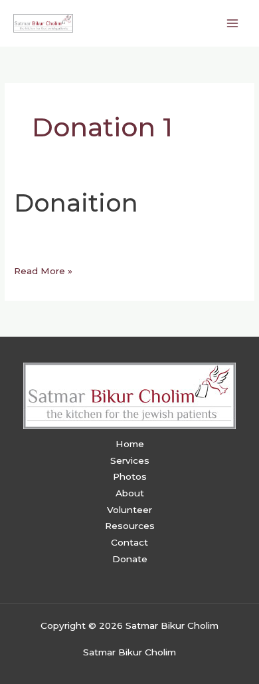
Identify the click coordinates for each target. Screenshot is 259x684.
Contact (129, 542)
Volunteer (129, 509)
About (130, 493)
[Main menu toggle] (233, 23)
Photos (130, 476)
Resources (130, 525)
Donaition (76, 203)
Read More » (43, 269)
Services (129, 460)
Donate (129, 559)
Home (130, 443)
